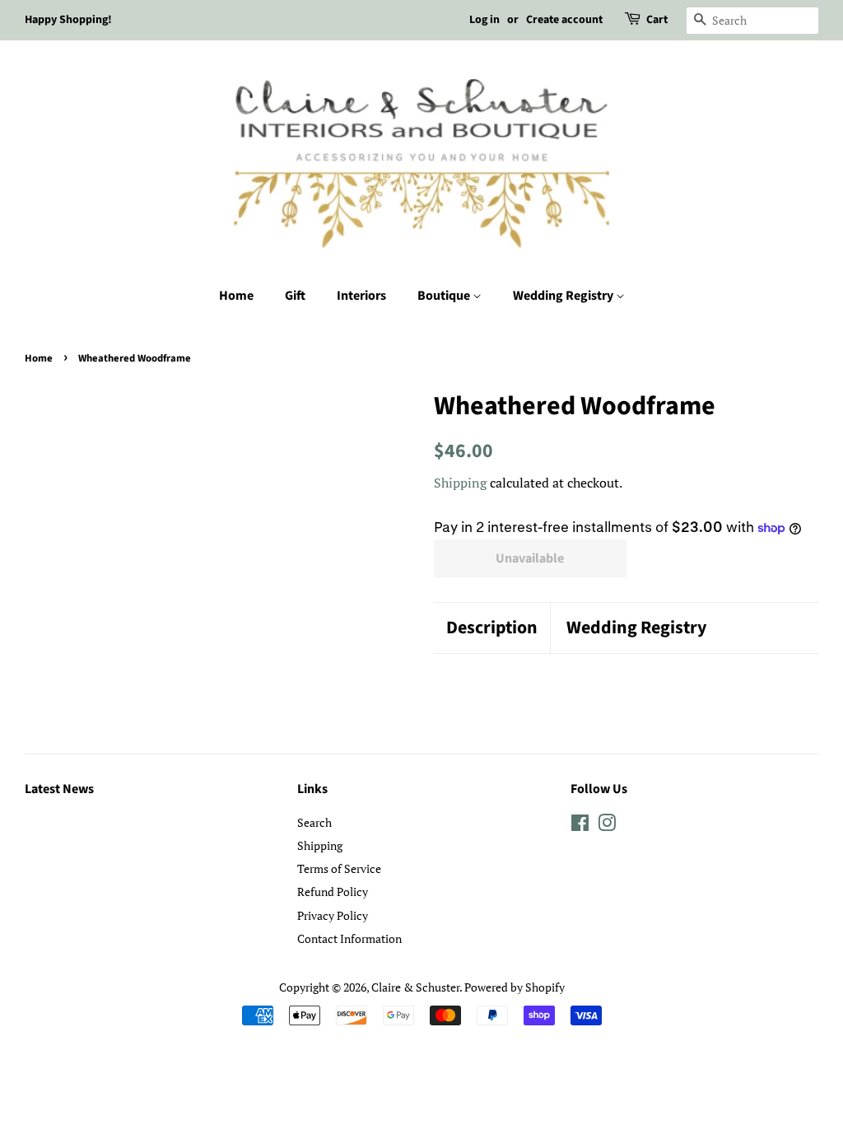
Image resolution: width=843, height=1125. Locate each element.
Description (492, 628)
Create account (564, 20)
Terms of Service (339, 868)
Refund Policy (332, 891)
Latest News (59, 789)
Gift (295, 296)
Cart (657, 20)
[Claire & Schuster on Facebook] (580, 825)
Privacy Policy (332, 915)
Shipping (460, 483)
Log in (484, 20)
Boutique (445, 296)
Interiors (361, 296)
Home (236, 296)
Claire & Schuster (415, 987)
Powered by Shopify (514, 987)
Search (314, 822)
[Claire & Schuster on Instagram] (607, 825)
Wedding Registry (564, 296)
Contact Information (349, 938)
